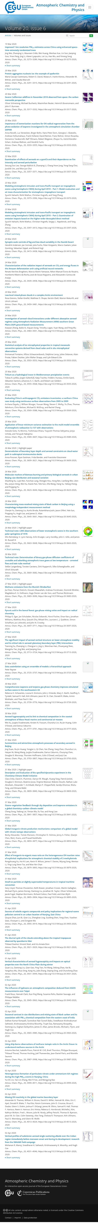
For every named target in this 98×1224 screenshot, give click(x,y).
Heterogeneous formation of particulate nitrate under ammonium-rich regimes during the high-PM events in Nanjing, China (41, 1075)
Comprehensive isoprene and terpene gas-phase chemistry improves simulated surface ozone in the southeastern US (41, 688)
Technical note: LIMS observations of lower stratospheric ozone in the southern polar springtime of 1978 (41, 532)
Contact (8, 1218)
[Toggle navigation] (89, 7)
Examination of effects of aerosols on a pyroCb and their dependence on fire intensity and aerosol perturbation (40, 161)
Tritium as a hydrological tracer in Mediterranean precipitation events (37, 374)
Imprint (17, 1218)
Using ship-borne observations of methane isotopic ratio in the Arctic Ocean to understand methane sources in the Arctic (41, 1045)
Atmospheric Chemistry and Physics (60, 7)
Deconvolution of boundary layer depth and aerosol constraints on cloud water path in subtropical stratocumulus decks (41, 453)
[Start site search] (91, 35)
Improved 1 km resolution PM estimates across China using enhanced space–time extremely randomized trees (41, 48)
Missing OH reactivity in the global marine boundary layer (31, 1097)
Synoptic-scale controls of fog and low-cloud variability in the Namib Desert (39, 242)
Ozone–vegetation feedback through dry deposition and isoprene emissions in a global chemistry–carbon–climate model (41, 807)
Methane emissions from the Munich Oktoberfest (28, 587)
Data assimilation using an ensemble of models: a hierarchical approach (38, 666)
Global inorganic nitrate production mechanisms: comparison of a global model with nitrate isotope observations (41, 830)
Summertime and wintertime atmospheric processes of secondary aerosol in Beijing (40, 744)
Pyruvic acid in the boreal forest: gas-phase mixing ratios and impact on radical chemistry (41, 612)
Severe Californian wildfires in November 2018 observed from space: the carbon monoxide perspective (41, 98)
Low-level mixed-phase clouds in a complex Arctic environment (34, 295)
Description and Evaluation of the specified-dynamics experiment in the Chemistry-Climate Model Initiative (38, 774)
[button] (67, 35)
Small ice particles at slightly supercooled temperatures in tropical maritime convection (39, 883)
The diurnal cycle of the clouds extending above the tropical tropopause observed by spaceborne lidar (38, 939)
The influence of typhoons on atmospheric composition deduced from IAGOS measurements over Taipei (40, 989)
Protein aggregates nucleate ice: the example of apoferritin (32, 73)
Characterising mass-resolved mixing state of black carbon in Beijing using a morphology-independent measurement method (40, 506)
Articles (8, 35)
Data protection (30, 1218)
